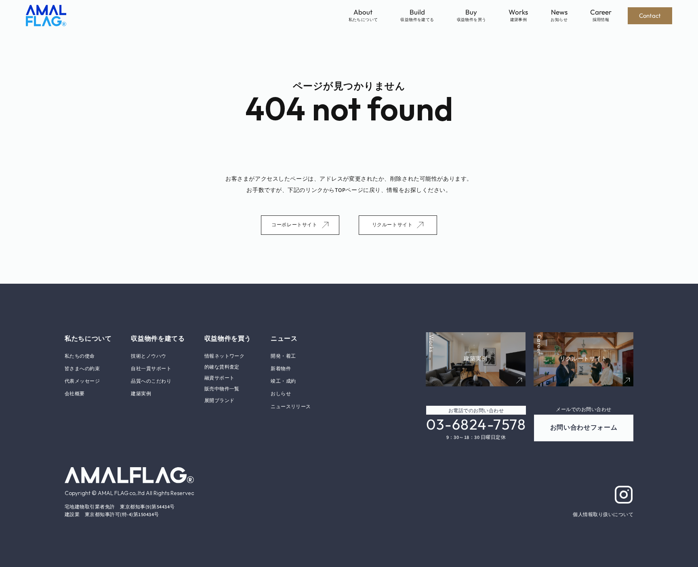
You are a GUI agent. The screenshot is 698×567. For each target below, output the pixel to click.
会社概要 (75, 393)
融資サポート (219, 378)
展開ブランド (219, 400)
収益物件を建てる (158, 338)
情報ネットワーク (224, 356)
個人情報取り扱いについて (603, 514)
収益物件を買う (227, 338)
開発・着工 (283, 356)
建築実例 (141, 393)
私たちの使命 (80, 356)
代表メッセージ (82, 381)
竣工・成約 (283, 381)
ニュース (284, 338)
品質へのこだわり (151, 381)
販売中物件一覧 (222, 389)
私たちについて (88, 338)
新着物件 (281, 368)
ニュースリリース (291, 406)
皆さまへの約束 (82, 368)
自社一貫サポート (151, 368)
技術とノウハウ (148, 356)
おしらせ (281, 393)
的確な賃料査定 (222, 367)
